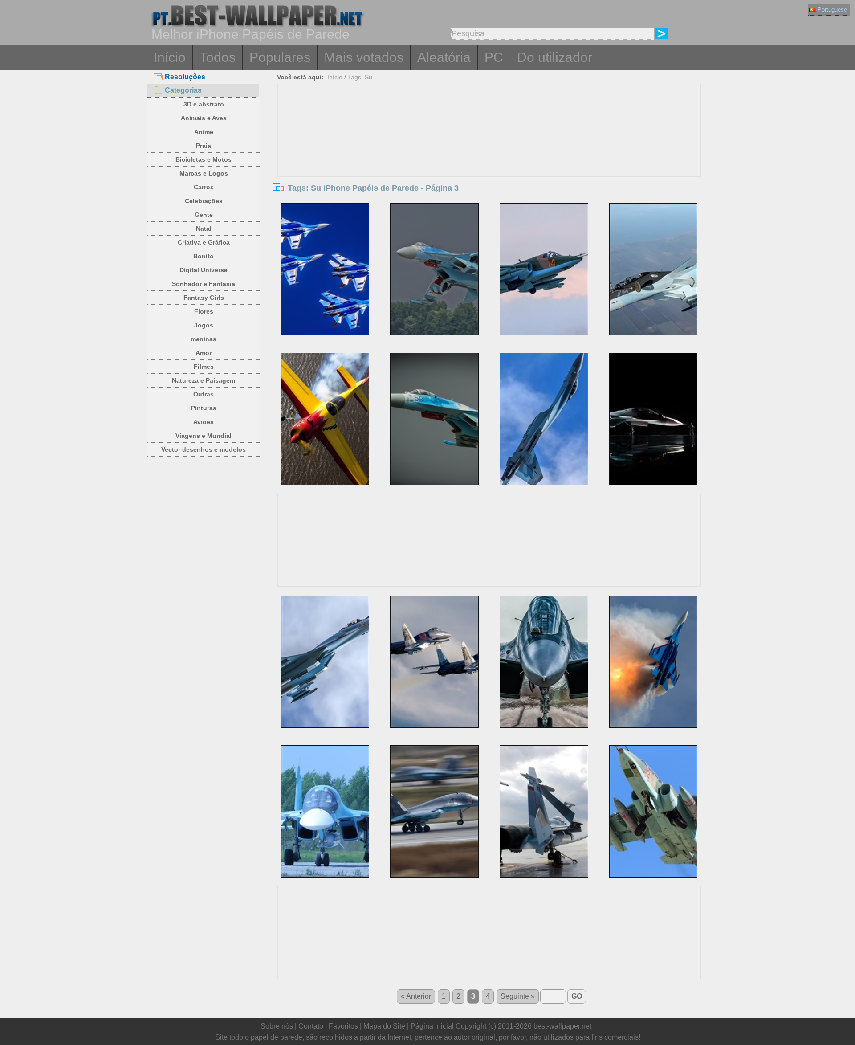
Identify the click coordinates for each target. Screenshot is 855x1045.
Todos (218, 57)
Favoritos (343, 1026)
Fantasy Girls (203, 297)
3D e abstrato (203, 104)
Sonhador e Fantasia (203, 283)
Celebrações (204, 200)
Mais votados (363, 57)
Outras (203, 394)
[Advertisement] (489, 151)
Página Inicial (432, 1026)
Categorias (183, 90)
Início (170, 57)
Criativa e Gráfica (204, 242)
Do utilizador (554, 57)
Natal (204, 228)
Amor (203, 352)
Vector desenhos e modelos (203, 449)
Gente (204, 214)
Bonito (203, 256)
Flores (203, 311)
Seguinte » (518, 996)
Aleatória (444, 57)
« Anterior (416, 996)
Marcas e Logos (203, 173)
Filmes (204, 366)
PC (493, 57)
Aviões (203, 421)
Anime (203, 131)
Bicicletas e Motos (203, 159)
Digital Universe (203, 269)
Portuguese (832, 9)
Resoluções (185, 77)
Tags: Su (360, 77)
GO (576, 996)
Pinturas (203, 408)
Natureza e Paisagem (203, 380)
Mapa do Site (384, 1026)
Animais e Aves (204, 118)
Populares (279, 57)
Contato (310, 1026)
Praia (203, 145)
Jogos (203, 325)
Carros (204, 187)
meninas (203, 339)
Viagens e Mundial (203, 435)
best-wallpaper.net (562, 1026)
